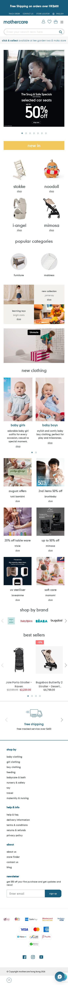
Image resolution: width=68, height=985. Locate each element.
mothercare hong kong (30, 971)
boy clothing (14, 767)
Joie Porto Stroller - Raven (19, 684)
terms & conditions (17, 825)
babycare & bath (16, 777)
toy (8, 787)
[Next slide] (61, 720)
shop (19, 191)
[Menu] (61, 22)
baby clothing (14, 756)
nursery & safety (16, 782)
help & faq (12, 814)
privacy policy (15, 835)
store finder (13, 856)
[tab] (22, 133)
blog (9, 867)
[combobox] (34, 32)
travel (10, 793)
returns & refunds (16, 830)
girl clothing (13, 761)
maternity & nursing (18, 798)
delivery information (18, 819)
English (60, 14)
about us (11, 851)
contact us (12, 862)
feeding (11, 772)
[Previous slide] (6, 720)
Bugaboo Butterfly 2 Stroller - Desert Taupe (49, 684)
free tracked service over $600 (34, 728)
